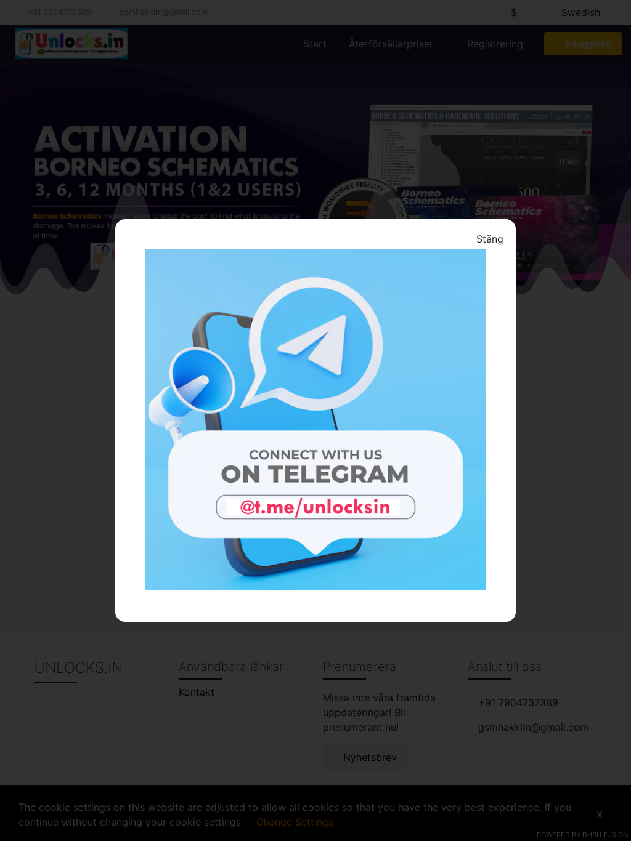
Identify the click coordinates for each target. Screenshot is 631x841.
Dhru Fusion (605, 835)
